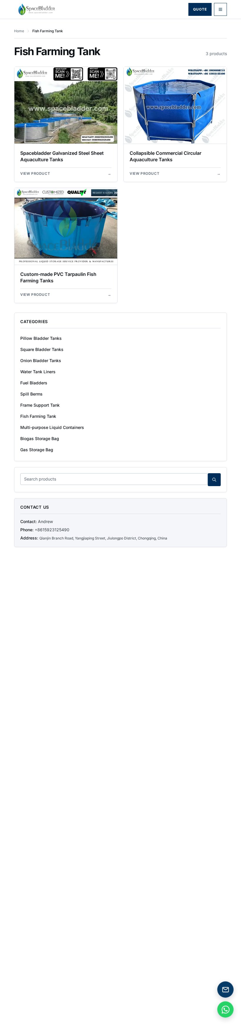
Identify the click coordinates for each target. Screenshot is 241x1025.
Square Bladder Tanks (41, 349)
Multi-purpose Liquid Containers (52, 427)
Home (19, 31)
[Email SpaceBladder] (225, 989)
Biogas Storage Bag (39, 438)
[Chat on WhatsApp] (225, 1009)
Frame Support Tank (40, 405)
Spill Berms (31, 393)
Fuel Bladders (33, 382)
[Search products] (214, 479)
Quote (200, 9)
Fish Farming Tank (38, 416)
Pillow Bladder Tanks (41, 338)
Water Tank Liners (38, 371)
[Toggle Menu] (220, 9)
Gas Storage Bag (36, 449)
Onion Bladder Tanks (40, 360)
